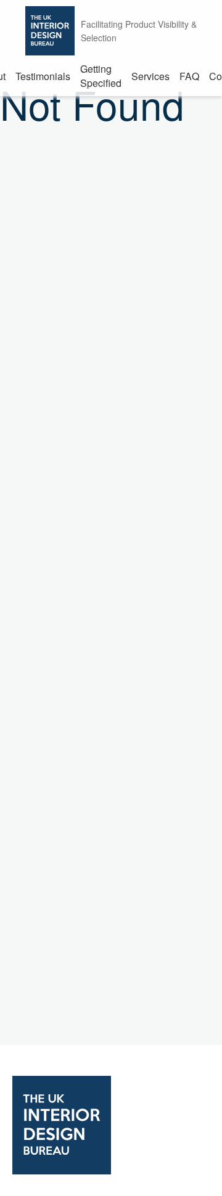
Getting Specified (100, 76)
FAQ (189, 76)
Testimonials (42, 76)
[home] (111, 1126)
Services (150, 76)
